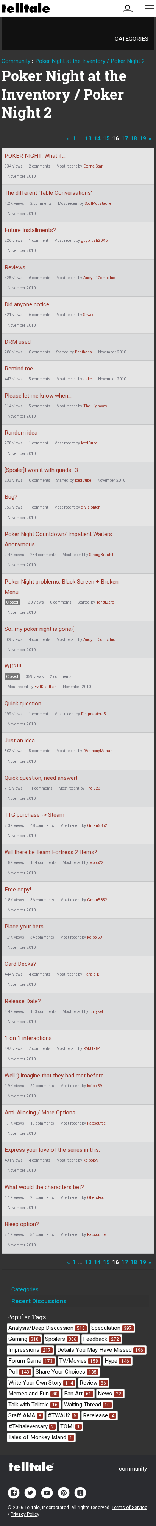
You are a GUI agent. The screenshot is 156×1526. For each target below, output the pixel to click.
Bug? (11, 496)
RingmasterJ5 (93, 714)
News (109, 1393)
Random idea (21, 432)
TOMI (70, 1426)
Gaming (23, 1338)
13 (88, 138)
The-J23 (93, 788)
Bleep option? (22, 1224)
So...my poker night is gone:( (39, 628)
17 (124, 138)
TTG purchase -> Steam (34, 814)
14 (97, 138)
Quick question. (23, 703)
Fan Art (77, 1393)
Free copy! (18, 889)
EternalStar (93, 166)
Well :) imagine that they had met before (54, 1075)
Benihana (83, 352)
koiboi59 (94, 937)
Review (93, 1382)
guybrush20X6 (94, 240)
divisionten (90, 507)
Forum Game (30, 1360)
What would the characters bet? (44, 1187)
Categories (131, 38)
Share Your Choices (66, 1371)
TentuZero (105, 602)
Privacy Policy (25, 1514)
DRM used (18, 341)
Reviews (15, 267)
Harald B (91, 974)
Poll (18, 1371)
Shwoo (88, 314)
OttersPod (96, 1197)
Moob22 (96, 862)
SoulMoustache (98, 203)
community (133, 1468)
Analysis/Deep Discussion (46, 1328)
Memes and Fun (33, 1393)
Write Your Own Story (40, 1382)
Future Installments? (30, 230)
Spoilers (60, 1338)
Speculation (111, 1328)
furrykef (96, 1011)
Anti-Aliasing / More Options (40, 1112)
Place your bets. (25, 926)
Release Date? (23, 1001)
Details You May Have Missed (100, 1349)
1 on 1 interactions (28, 1038)
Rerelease (98, 1415)
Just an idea (20, 740)
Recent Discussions (39, 1301)
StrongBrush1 (101, 554)
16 (115, 138)
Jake (87, 379)
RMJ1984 (91, 1048)
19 (142, 138)
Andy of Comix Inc (99, 277)
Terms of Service (129, 1507)
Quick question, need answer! (41, 778)
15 (106, 138)
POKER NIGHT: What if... (35, 155)
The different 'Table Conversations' (48, 192)
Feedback (101, 1338)
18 (133, 138)
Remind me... (20, 368)
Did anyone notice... (29, 304)
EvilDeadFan (45, 686)
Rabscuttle (96, 1123)
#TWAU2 (62, 1415)
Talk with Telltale (33, 1404)
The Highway (95, 406)
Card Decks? (20, 963)
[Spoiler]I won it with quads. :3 (41, 470)
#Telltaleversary (31, 1426)
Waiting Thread (87, 1404)
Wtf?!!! (13, 666)
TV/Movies (78, 1360)
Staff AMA (24, 1415)
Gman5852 (97, 825)
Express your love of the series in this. (52, 1149)
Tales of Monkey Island (40, 1437)
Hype (117, 1360)
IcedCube (89, 443)
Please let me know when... (38, 395)
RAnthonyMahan (97, 750)
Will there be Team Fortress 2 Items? (51, 852)
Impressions (29, 1349)
